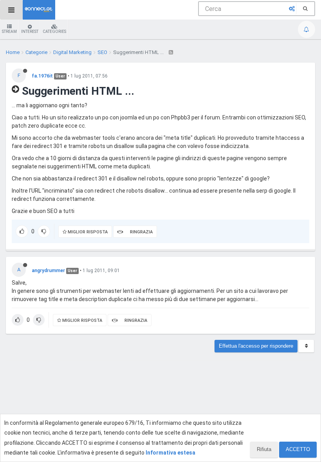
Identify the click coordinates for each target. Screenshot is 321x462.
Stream (9, 31)
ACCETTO (298, 449)
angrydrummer (48, 270)
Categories (54, 31)
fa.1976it (42, 76)
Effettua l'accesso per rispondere (256, 346)
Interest (29, 31)
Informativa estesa (170, 452)
